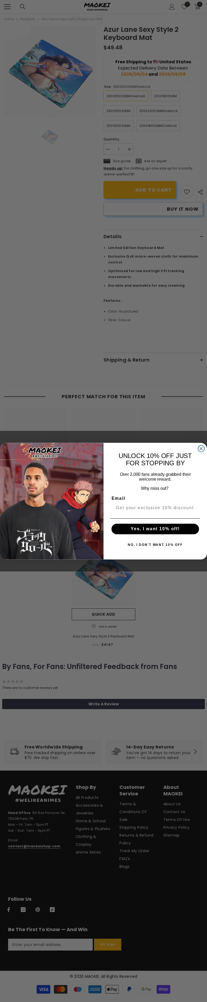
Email (118, 498)
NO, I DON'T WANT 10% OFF (155, 545)
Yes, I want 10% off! (155, 528)
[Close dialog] (201, 448)
